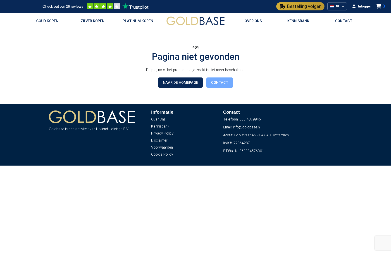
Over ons (253, 21)
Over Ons (158, 119)
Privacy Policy (162, 133)
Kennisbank (298, 21)
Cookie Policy (162, 154)
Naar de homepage (180, 82)
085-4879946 (250, 119)
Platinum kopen (138, 21)
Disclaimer (159, 140)
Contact (343, 21)
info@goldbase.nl (246, 127)
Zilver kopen (93, 21)
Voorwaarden (162, 147)
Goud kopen (47, 21)
